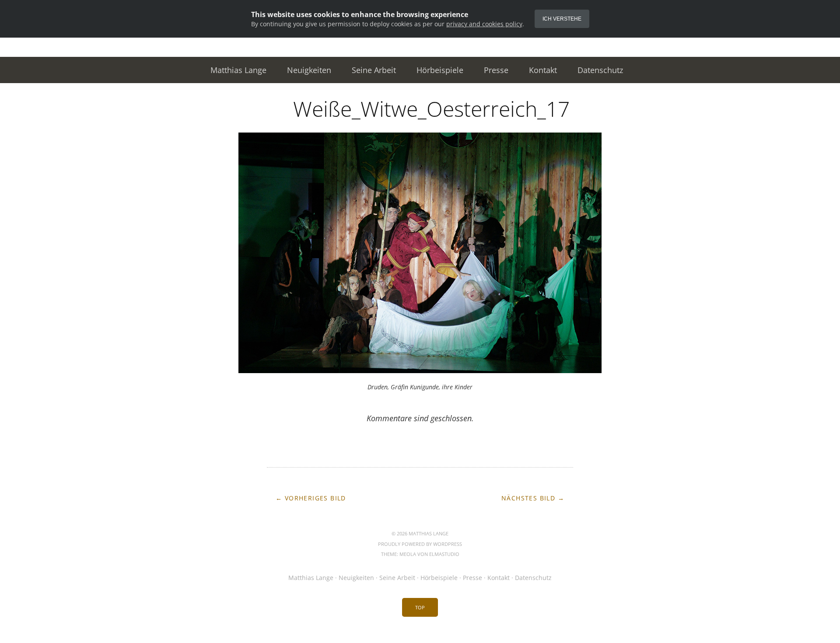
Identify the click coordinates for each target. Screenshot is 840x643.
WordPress (447, 544)
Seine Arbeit (374, 70)
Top (420, 607)
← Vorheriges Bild (311, 498)
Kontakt (543, 70)
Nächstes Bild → (532, 498)
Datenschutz (600, 70)
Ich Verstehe (561, 19)
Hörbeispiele (439, 70)
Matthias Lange (238, 70)
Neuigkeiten (309, 70)
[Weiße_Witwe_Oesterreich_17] (420, 370)
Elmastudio (444, 554)
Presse (496, 70)
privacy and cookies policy (484, 24)
